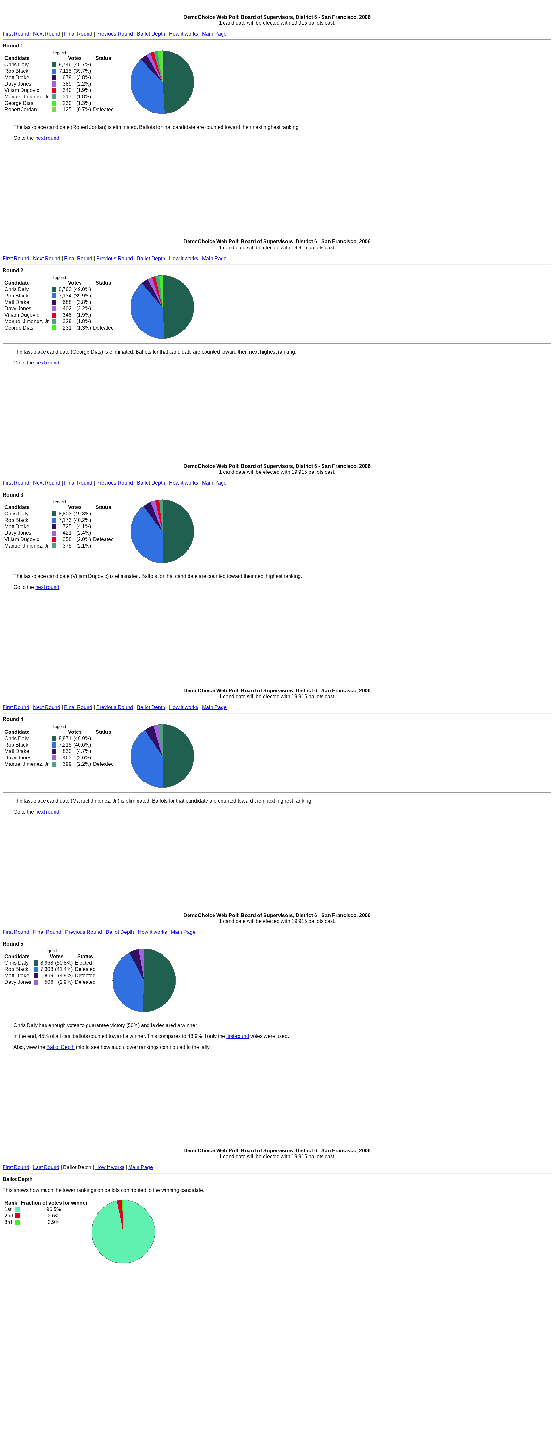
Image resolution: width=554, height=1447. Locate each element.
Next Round (46, 34)
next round (47, 138)
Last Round (46, 1167)
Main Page (214, 34)
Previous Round (114, 34)
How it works (183, 34)
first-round (237, 1036)
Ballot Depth (151, 34)
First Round (16, 34)
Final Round (78, 34)
